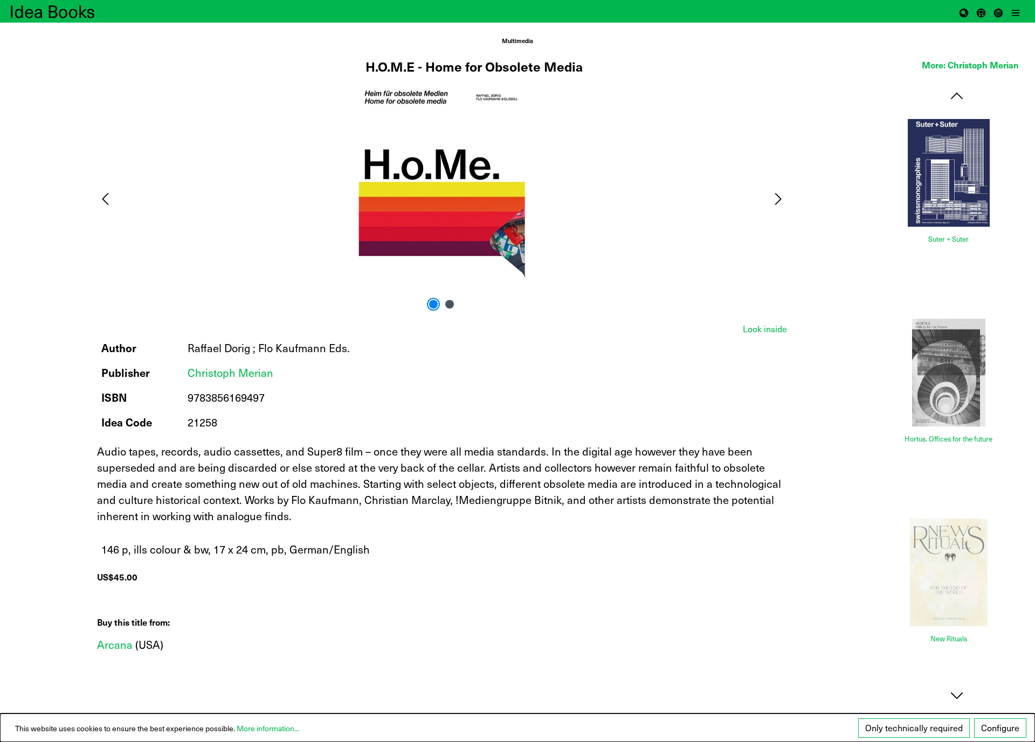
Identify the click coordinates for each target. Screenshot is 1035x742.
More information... (268, 728)
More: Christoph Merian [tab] (970, 65)
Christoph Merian (230, 372)
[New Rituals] (949, 572)
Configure (1000, 727)
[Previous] (105, 197)
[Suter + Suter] (949, 173)
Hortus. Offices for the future (948, 439)
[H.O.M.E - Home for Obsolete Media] (441, 198)
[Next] (778, 197)
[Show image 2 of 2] (449, 304)
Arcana (115, 644)
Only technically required (914, 727)
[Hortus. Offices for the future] (949, 372)
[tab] (765, 328)
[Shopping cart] (981, 11)
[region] (442, 198)
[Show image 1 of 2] (433, 304)
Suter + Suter (948, 239)
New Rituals (948, 638)
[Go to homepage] (65, 11)
